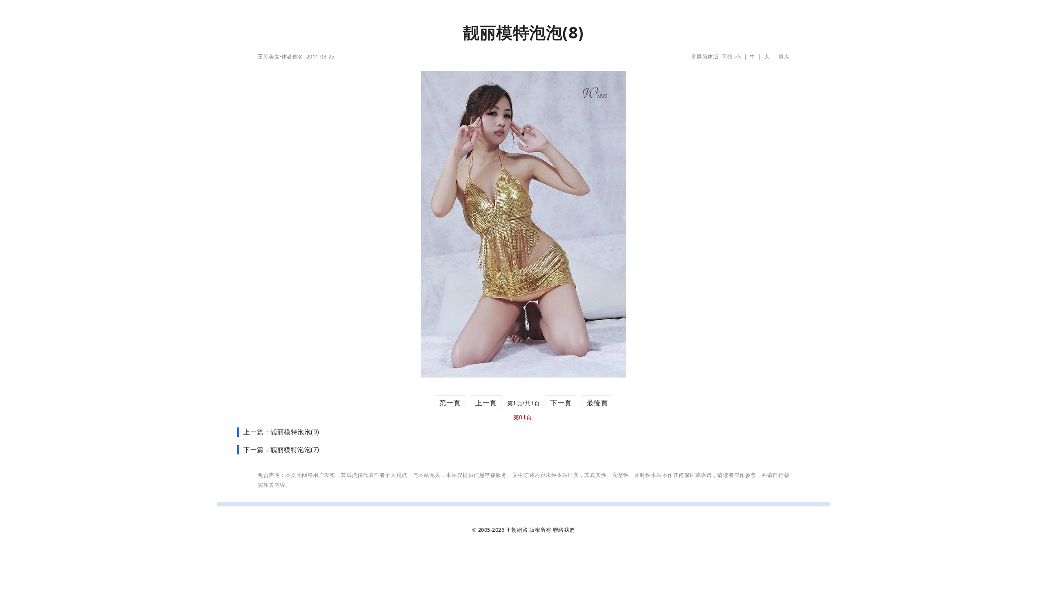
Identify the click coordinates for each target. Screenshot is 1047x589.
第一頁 (450, 402)
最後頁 (597, 402)
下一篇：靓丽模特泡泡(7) (281, 449)
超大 (783, 56)
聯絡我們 (564, 529)
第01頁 (522, 417)
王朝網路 (517, 529)
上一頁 (486, 402)
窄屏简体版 (705, 56)
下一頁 (561, 402)
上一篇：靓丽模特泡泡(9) (281, 431)
